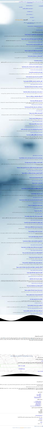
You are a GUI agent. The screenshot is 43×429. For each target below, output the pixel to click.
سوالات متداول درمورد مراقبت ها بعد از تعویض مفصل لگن (35, 64)
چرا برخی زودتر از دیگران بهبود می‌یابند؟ (35, 123)
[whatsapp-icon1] (42, 147)
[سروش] (42, 144)
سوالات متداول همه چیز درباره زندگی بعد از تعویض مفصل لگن (35, 276)
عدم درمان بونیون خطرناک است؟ (36, 193)
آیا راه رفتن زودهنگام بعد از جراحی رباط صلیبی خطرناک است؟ (32, 188)
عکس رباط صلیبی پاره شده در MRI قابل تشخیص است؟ (33, 81)
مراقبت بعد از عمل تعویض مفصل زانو (36, 299)
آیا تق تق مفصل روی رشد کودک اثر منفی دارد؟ (34, 285)
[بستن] (22, 4)
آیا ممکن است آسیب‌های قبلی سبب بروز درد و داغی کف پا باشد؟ (31, 129)
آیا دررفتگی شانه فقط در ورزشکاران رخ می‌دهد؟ (34, 96)
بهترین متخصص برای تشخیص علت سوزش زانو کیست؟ (33, 222)
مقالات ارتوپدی (38, 394)
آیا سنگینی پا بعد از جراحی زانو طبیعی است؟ (35, 305)
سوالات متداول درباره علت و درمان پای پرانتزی (37, 180)
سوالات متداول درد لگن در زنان (38, 48)
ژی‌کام (35, 426)
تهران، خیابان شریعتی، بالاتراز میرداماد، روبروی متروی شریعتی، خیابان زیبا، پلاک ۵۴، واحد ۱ (30, 362)
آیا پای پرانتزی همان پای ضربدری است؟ (35, 177)
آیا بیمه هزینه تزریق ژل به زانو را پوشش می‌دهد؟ (34, 294)
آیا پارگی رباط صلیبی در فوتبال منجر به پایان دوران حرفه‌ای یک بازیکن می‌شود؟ (29, 267)
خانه (40, 393)
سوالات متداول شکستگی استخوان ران (38, 208)
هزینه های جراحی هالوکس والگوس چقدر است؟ (34, 134)
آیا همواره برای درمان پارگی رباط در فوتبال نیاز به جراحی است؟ (31, 247)
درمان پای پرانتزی (38, 403)
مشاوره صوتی (39, 395)
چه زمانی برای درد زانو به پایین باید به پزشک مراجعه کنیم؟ (32, 91)
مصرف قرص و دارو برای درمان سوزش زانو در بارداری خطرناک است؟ (30, 157)
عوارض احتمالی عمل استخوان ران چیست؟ (35, 205)
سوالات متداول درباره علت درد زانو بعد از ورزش (36, 260)
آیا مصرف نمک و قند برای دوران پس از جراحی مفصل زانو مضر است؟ (30, 199)
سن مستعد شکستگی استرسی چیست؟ (35, 118)
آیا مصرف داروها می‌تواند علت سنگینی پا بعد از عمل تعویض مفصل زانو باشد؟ (29, 167)
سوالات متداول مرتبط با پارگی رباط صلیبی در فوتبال (36, 84)
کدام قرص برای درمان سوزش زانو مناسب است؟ (34, 76)
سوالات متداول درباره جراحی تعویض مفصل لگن (36, 104)
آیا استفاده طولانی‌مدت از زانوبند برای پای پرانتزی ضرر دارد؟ (32, 252)
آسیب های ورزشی (38, 402)
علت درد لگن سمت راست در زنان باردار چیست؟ (34, 44)
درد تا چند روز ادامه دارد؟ (38, 60)
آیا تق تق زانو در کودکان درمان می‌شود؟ (35, 113)
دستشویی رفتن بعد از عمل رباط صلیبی (35, 278)
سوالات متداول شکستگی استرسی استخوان (37, 121)
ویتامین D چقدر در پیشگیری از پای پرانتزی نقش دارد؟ (33, 162)
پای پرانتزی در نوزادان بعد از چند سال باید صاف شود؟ (33, 86)
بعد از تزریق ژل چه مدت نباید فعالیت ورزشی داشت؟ (33, 226)
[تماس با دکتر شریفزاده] (42, 153)
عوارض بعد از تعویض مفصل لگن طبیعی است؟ (34, 272)
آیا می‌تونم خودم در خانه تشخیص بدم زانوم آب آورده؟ (33, 34)
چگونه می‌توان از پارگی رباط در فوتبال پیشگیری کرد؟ (33, 216)
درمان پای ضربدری (38, 404)
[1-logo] (42, 150)
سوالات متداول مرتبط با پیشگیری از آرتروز (37, 53)
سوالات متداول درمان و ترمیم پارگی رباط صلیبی (36, 283)
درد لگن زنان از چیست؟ (38, 210)
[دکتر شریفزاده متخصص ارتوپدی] (39, 5)
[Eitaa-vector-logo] (42, 343)
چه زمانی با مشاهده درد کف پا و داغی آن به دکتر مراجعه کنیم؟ (32, 66)
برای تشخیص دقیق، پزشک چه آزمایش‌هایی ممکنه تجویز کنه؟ (32, 262)
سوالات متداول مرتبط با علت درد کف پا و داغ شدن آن (36, 132)
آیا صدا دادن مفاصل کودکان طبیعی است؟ (35, 236)
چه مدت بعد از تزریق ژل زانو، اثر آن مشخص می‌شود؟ (33, 290)
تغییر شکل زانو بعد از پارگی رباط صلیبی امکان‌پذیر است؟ (33, 310)
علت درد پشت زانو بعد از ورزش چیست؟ (35, 257)
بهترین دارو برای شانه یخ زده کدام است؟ (35, 72)
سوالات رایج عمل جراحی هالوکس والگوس (37, 155)
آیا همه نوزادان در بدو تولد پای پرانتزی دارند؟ (35, 56)
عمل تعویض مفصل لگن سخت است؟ (36, 100)
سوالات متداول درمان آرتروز (39, 110)
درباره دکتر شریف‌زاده (37, 397)
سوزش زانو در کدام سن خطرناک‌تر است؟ (35, 231)
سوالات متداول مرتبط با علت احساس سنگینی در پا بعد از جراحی (35, 170)
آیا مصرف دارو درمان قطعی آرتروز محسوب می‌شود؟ (33, 50)
